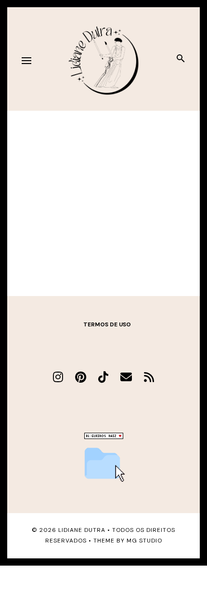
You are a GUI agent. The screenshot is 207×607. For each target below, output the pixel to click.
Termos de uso (107, 324)
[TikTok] (103, 377)
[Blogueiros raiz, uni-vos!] (103, 436)
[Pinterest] (80, 377)
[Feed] (149, 377)
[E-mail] (126, 377)
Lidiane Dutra (81, 530)
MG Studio (144, 540)
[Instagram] (58, 377)
